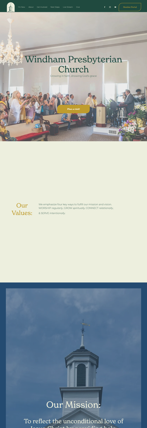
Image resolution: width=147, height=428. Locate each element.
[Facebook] (105, 7)
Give (78, 7)
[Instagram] (110, 7)
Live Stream (68, 7)
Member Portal (130, 7)
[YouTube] (115, 7)
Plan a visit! (73, 109)
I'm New (21, 7)
